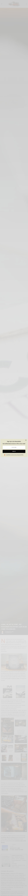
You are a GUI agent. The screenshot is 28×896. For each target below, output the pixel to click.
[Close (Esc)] (26, 440)
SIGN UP (14, 451)
